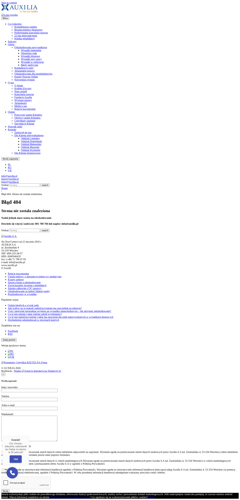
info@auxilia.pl (9, 176)
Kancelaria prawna (24, 94)
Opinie (11, 112)
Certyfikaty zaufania (24, 120)
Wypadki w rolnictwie (32, 62)
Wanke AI (37, 371)
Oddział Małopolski (31, 144)
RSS (10, 334)
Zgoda (151, 497)
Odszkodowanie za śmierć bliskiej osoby (29, 291)
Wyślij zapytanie (10, 159)
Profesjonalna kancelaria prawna (31, 32)
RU (10, 167)
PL (9, 164)
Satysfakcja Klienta (24, 123)
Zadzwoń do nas (23, 132)
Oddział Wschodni (30, 150)
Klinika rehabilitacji (24, 38)
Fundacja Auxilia (23, 97)
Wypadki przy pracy (31, 59)
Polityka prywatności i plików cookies (69, 497)
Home (4, 188)
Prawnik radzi (15, 126)
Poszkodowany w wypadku (22, 294)
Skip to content (9, 2)
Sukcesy (12, 41)
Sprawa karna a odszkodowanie (24, 282)
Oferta (11, 44)
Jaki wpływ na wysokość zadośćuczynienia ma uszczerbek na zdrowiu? (45, 308)
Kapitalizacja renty (24, 68)
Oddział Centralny (30, 138)
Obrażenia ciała (29, 53)
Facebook (13, 331)
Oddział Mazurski (30, 147)
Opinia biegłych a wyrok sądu (23, 305)
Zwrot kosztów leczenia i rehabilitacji (27, 285)
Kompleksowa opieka (25, 26)
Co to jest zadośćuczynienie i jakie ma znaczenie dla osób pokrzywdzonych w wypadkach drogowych (60, 317)
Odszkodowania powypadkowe (30, 47)
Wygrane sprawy (23, 100)
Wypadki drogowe (30, 56)
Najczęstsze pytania (24, 79)
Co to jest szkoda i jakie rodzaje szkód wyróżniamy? (35, 314)
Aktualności (20, 103)
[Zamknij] (28, 435)
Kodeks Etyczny (23, 88)
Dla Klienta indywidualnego (29, 135)
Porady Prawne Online (26, 76)
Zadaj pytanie (9, 340)
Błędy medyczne (29, 65)
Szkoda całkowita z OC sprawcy (25, 288)
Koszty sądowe (16, 279)
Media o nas (20, 106)
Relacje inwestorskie (25, 109)
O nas (11, 82)
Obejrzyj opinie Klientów (27, 117)
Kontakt (12, 129)
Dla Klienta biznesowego (27, 153)
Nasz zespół (20, 91)
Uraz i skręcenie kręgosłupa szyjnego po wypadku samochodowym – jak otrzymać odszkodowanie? (59, 311)
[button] (12, 472)
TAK (16, 459)
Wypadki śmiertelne (31, 50)
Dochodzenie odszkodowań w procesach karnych (33, 320)
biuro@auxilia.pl (10, 179)
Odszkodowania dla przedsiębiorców (33, 73)
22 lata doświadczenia (25, 35)
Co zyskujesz (15, 23)
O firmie (18, 85)
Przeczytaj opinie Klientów (28, 114)
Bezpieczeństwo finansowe (28, 29)
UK (10, 170)
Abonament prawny (24, 70)
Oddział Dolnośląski (31, 141)
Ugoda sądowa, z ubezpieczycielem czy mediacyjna (34, 276)
